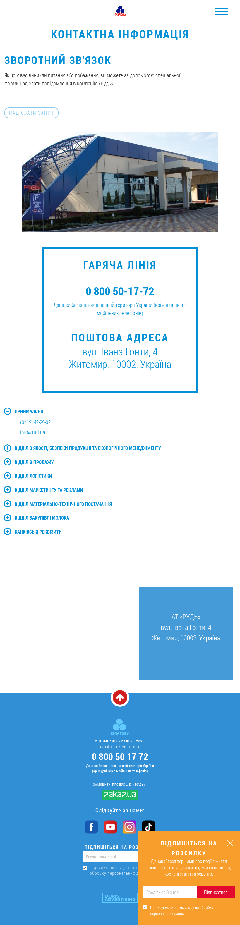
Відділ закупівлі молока (42, 518)
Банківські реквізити (38, 532)
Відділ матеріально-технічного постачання (63, 504)
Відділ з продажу (34, 462)
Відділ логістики (33, 476)
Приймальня (29, 411)
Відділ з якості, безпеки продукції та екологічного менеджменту (88, 448)
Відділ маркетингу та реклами (49, 490)
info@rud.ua (32, 432)
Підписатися (215, 892)
